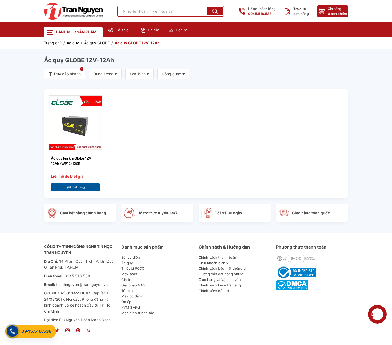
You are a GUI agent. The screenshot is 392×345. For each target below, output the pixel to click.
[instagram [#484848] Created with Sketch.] (67, 331)
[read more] (73, 11)
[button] (215, 11)
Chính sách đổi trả (214, 291)
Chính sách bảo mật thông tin (223, 268)
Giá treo (128, 279)
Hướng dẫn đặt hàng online (221, 274)
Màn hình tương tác (137, 313)
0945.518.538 (36, 331)
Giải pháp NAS (133, 285)
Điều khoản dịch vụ (214, 263)
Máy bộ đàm (131, 296)
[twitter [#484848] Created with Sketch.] (57, 331)
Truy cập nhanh (67, 72)
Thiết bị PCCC (132, 268)
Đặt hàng (78, 187)
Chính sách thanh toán (217, 257)
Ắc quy (127, 263)
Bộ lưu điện (130, 257)
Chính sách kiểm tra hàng (220, 285)
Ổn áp (126, 302)
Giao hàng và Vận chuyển (220, 279)
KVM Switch (131, 307)
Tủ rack (127, 291)
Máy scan (129, 274)
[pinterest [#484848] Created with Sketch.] (78, 331)
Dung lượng (104, 74)
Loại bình (138, 74)
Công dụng (172, 74)
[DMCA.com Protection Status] (292, 284)
